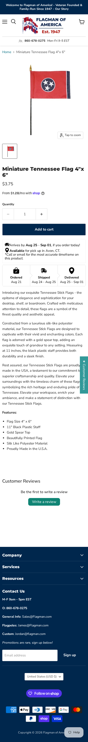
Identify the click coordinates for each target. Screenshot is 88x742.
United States (42, 677)
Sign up (69, 655)
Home (6, 52)
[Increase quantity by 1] (41, 214)
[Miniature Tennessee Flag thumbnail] (9, 151)
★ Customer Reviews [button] (84, 375)
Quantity (8, 204)
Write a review (44, 501)
